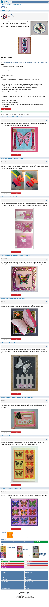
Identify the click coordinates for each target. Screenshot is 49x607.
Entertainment (4, 579)
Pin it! (6, 109)
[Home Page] (6, 0)
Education (27, 577)
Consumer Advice (5, 575)
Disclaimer (19, 595)
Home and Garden (5, 583)
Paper (14, 541)
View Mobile (27, 593)
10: (11, 488)
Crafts (3, 541)
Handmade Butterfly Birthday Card (10, 554)
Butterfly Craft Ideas (16, 534)
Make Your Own (28, 583)
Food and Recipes (28, 579)
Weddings (27, 588)
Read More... (6, 154)
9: (10, 435)
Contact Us (30, 595)
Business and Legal (5, 574)
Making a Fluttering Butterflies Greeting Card (27, 554)
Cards (25, 541)
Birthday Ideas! (5, 563)
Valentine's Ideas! (29, 561)
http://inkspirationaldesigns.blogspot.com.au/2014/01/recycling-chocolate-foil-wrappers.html (25, 62)
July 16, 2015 (37, 541)
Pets (3, 586)
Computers (27, 574)
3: (13, 158)
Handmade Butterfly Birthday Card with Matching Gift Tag (42, 554)
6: (13, 298)
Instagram (5, 567)
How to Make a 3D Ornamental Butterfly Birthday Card (26, 548)
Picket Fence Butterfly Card (43, 548)
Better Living (4, 572)
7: (9, 342)
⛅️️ (32, 596)
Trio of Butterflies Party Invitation (11, 548)
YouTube (28, 565)
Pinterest (5, 565)
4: (10, 196)
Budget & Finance (28, 572)
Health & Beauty (5, 581)
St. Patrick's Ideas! (6, 561)
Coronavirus (27, 575)
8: (17, 397)
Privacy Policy (24, 595)
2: (12, 116)
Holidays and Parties (29, 581)
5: (16, 255)
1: (6, 10)
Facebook (28, 563)
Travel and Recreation (6, 588)
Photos (26, 586)
